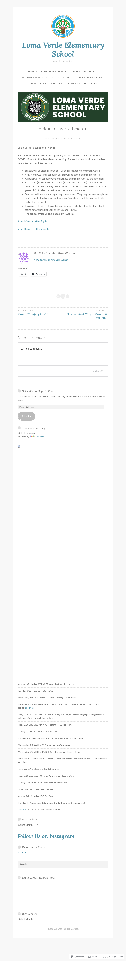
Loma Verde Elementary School (63, 49)
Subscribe (26, 416)
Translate (39, 436)
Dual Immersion (30, 77)
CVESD (95, 83)
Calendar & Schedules (54, 71)
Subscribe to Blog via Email (38, 391)
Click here (22, 809)
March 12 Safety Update (34, 312)
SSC (69, 77)
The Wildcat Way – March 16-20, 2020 (87, 314)
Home (31, 71)
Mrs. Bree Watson (72, 138)
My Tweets (23, 852)
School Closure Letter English (33, 221)
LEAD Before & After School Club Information (56, 83)
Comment (98, 371)
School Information (89, 77)
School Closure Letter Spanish (33, 228)
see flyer (29, 707)
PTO (48, 77)
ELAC (58, 77)
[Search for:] (63, 864)
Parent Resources (84, 71)
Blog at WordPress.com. (63, 929)
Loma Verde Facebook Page (38, 878)
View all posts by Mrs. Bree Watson (51, 259)
